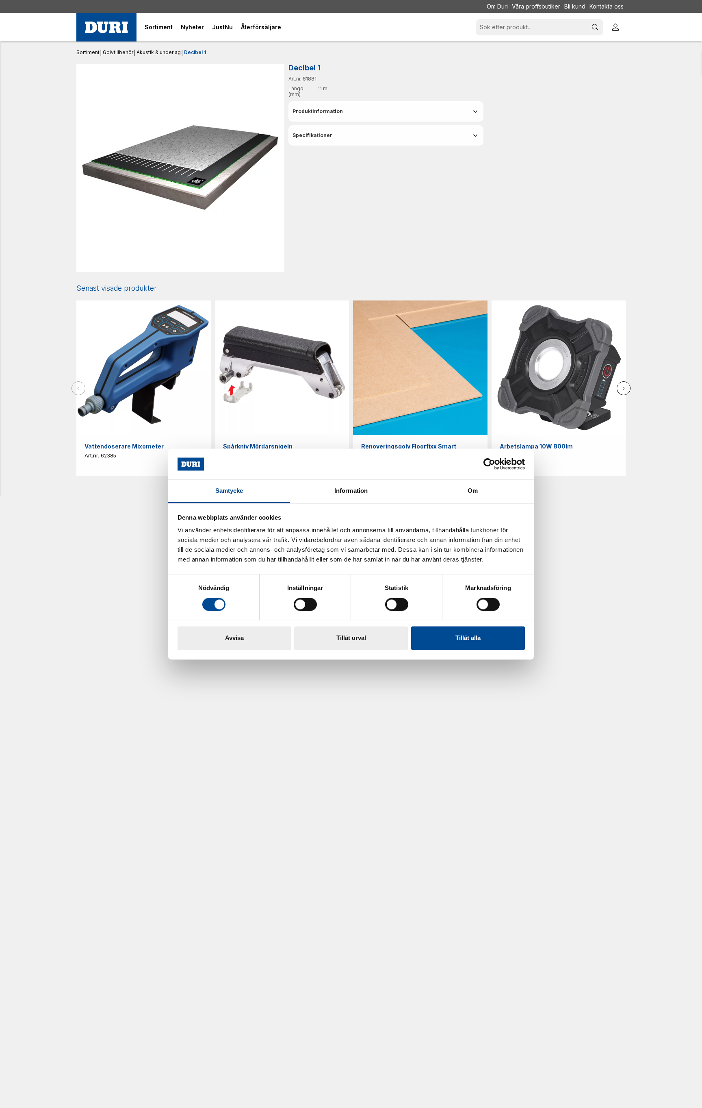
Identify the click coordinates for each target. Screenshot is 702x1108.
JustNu (222, 27)
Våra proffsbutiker (536, 6)
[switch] (305, 604)
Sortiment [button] (159, 27)
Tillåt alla (468, 638)
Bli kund (574, 6)
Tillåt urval (351, 638)
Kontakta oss (606, 6)
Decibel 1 (195, 52)
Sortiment (88, 52)
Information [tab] (351, 491)
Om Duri (497, 6)
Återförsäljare (261, 27)
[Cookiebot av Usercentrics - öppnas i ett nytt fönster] (489, 464)
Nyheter (192, 27)
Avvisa (234, 638)
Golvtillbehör (118, 52)
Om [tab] (473, 491)
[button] (385, 111)
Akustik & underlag (158, 52)
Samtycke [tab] (229, 491)
